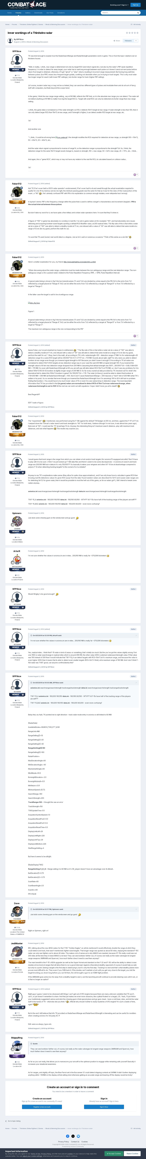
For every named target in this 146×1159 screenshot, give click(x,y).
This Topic (129, 13)
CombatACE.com (74, 1144)
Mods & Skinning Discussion (37, 42)
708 (18, 1062)
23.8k (18, 927)
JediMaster (17, 943)
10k (18, 967)
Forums (18, 13)
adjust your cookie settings (32, 1156)
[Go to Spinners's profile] (17, 521)
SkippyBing (16, 1038)
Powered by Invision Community (73, 1146)
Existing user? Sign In (119, 5)
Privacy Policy (63, 1142)
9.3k (18, 537)
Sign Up (135, 5)
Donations (61, 13)
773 (18, 75)
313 (18, 575)
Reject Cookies (132, 1154)
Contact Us (75, 1142)
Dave (16, 903)
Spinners (16, 513)
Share (117, 41)
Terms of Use (35, 1154)
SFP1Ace (19, 39)
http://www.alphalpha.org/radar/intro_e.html (80, 262)
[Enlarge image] (61, 137)
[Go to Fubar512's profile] (17, 192)
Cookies (84, 1142)
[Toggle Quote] (31, 635)
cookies (70, 1154)
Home (9, 13)
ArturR (16, 551)
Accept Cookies (114, 1154)
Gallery (27, 13)
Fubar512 (16, 184)
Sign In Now (104, 1107)
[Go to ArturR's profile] (17, 559)
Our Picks (50, 13)
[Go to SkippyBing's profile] (17, 1046)
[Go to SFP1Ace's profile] (10, 40)
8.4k (18, 208)
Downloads (38, 13)
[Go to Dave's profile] (17, 911)
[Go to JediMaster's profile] (17, 951)
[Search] (138, 13)
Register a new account (42, 1107)
